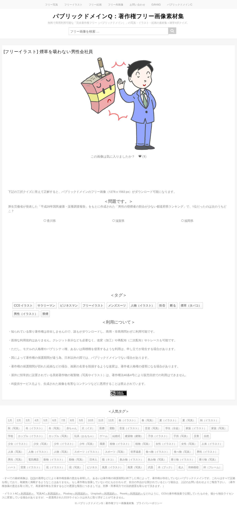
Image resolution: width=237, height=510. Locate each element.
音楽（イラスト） (129, 428)
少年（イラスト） (64, 443)
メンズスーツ (117, 305)
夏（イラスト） (168, 420)
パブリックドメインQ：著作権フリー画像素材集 (118, 16)
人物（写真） (61, 451)
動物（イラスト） (54, 459)
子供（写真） (181, 436)
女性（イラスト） (166, 443)
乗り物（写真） (208, 459)
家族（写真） (219, 428)
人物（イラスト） (142, 305)
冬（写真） (55, 428)
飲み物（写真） (157, 459)
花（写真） (75, 467)
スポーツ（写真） (115, 451)
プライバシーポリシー (149, 503)
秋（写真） (14, 428)
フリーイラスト (73, 4)
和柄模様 (193, 467)
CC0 (33, 478)
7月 (63, 420)
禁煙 (45, 313)
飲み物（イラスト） (131, 459)
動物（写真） (77, 459)
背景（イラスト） (31, 467)
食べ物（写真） (183, 451)
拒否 (162, 305)
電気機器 (33, 459)
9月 (81, 420)
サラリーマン (46, 305)
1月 (10, 420)
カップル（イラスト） (31, 436)
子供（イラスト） (158, 436)
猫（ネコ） (108, 459)
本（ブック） (165, 467)
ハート (12, 467)
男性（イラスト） (26, 313)
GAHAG (156, 4)
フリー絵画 (95, 4)
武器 (150, 467)
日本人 (93, 459)
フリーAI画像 (115, 4)
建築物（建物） (134, 436)
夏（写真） (188, 420)
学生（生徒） (173, 428)
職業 (102, 443)
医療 (102, 428)
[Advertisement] (118, 170)
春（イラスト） (128, 420)
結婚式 (116, 436)
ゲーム (104, 436)
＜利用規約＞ (26, 493)
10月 (91, 420)
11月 (101, 420)
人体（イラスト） (212, 443)
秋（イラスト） (209, 420)
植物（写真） (143, 443)
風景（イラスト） (112, 467)
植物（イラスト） (120, 443)
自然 (206, 436)
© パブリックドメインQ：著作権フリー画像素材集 (104, 503)
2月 (19, 420)
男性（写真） (16, 459)
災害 (196, 436)
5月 (46, 420)
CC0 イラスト (23, 305)
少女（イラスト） (18, 443)
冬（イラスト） (35, 428)
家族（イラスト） (196, 428)
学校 (10, 436)
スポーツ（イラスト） (87, 451)
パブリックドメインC (179, 4)
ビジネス (92, 467)
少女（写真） (41, 443)
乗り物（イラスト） (182, 459)
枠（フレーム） (212, 467)
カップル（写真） (59, 436)
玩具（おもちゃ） (84, 436)
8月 (72, 420)
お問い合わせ (137, 4)
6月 (54, 420)
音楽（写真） (153, 428)
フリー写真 (51, 4)
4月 (37, 420)
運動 (112, 428)
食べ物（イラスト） (157, 451)
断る (173, 305)
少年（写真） (87, 443)
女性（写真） (189, 443)
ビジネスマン (69, 305)
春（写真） (148, 420)
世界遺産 (136, 451)
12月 (111, 420)
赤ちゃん (71, 428)
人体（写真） (16, 451)
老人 (180, 467)
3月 (28, 420)
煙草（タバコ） (191, 305)
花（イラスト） (55, 467)
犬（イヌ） (88, 428)
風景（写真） (135, 467)
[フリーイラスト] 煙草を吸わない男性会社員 (48, 51)
